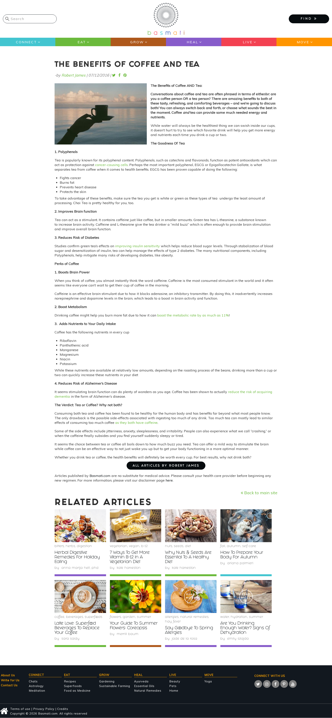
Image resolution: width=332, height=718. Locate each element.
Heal (192, 42)
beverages (74, 617)
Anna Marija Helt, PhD (80, 568)
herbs (70, 546)
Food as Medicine (77, 690)
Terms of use (20, 709)
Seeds (178, 546)
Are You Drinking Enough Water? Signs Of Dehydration (245, 628)
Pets (173, 686)
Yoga (208, 681)
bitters (59, 546)
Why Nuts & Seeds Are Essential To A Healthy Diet (188, 557)
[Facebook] (275, 684)
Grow (137, 42)
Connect (26, 42)
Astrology (36, 686)
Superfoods (73, 686)
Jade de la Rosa (184, 639)
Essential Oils (144, 686)
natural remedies (194, 617)
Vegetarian (118, 546)
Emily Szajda (238, 639)
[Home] (166, 18)
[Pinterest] (284, 684)
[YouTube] (293, 684)
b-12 (144, 546)
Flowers (115, 617)
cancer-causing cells (111, 165)
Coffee (59, 617)
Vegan (134, 546)
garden (129, 617)
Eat (82, 42)
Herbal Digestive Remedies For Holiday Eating (77, 557)
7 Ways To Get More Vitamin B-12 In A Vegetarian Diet (130, 557)
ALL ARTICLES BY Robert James (166, 466)
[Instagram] (267, 684)
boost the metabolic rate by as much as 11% (193, 315)
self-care (249, 546)
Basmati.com (100, 475)
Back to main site (260, 492)
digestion (84, 546)
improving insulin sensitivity (137, 246)
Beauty (174, 681)
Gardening (107, 681)
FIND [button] (307, 19)
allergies (171, 617)
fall (222, 546)
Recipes (70, 681)
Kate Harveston (129, 568)
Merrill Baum (128, 634)
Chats (33, 681)
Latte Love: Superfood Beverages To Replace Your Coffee (77, 628)
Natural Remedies (147, 690)
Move (303, 42)
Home (173, 690)
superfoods (93, 617)
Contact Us (9, 685)
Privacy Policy (43, 709)
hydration (239, 617)
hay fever (173, 622)
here (169, 480)
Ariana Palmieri (240, 563)
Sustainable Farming (114, 686)
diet (188, 546)
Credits (62, 709)
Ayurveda (141, 681)
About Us (8, 675)
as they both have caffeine (136, 422)
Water (224, 617)
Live (248, 42)
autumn (234, 546)
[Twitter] (258, 684)
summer (144, 617)
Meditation (37, 690)
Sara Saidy (70, 639)
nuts (168, 546)
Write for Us (10, 680)
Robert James (73, 75)
